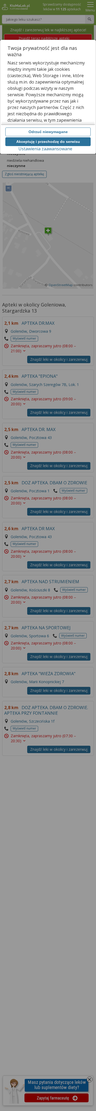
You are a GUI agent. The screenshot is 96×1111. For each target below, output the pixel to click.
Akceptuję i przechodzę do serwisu (48, 141)
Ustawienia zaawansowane (45, 149)
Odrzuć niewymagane (48, 132)
